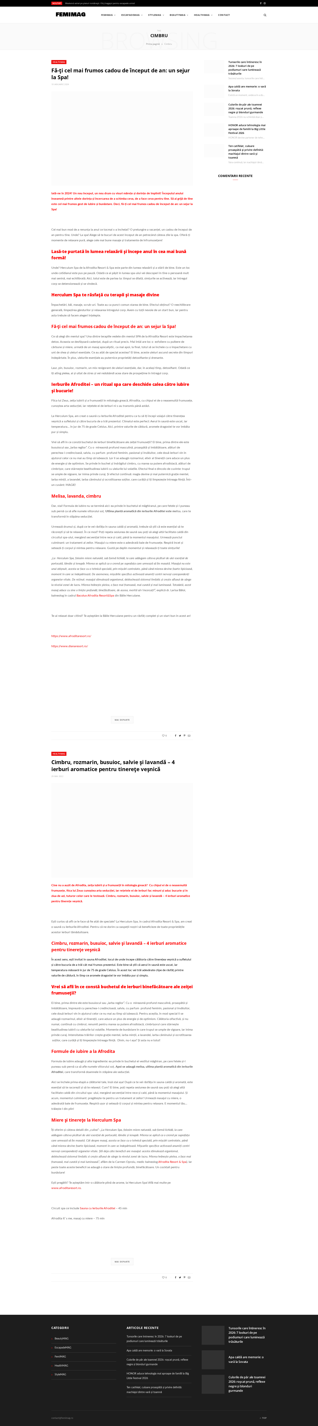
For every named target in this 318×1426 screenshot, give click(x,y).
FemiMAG (107, 15)
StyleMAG (154, 15)
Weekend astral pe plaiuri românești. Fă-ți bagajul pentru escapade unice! (100, 3)
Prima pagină (153, 43)
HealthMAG (202, 15)
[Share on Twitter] (180, 735)
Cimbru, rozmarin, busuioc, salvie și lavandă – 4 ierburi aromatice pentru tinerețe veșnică (113, 765)
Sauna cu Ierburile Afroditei (97, 1208)
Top (264, 1418)
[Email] (189, 735)
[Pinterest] (184, 735)
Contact (224, 15)
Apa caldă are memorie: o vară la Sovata (149, 1350)
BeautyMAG (177, 15)
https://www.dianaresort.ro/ (69, 646)
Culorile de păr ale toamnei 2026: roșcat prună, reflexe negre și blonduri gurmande (245, 108)
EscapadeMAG (130, 15)
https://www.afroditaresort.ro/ (71, 636)
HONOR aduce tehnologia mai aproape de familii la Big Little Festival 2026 (246, 129)
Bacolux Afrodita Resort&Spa (95, 595)
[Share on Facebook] (175, 735)
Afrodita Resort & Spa (172, 1161)
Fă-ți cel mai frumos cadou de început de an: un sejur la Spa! (120, 74)
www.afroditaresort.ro (66, 1188)
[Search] (264, 15)
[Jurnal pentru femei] (70, 15)
